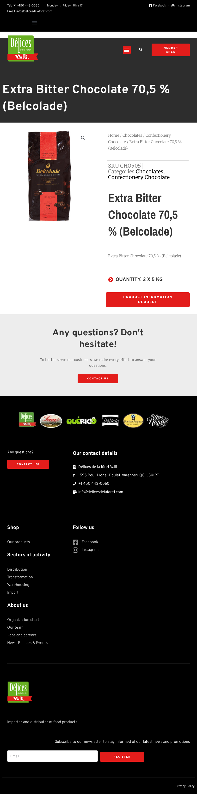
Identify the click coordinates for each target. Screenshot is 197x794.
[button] (34, 22)
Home (113, 135)
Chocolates (132, 135)
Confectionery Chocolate (139, 177)
